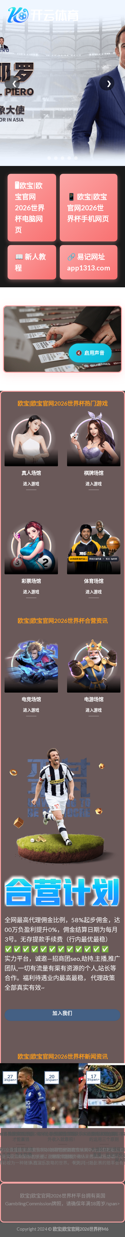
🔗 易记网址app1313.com (88, 262)
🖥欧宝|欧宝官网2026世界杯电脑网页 (30, 207)
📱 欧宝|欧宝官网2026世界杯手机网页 (88, 207)
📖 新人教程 (30, 262)
